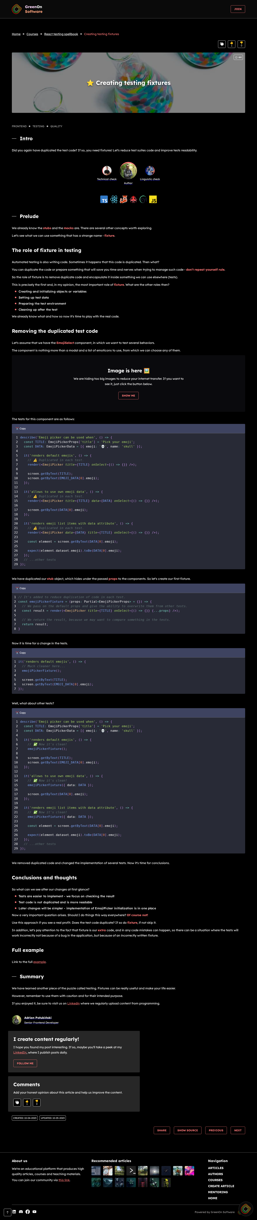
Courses (32, 34)
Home (16, 34)
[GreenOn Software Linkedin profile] (14, 1212)
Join (238, 9)
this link (64, 1180)
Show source (187, 1130)
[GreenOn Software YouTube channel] (34, 1212)
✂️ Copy (21, 428)
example (39, 962)
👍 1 (231, 44)
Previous (216, 1130)
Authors (215, 1174)
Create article (221, 1186)
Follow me (25, 1063)
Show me (128, 395)
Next (238, 1130)
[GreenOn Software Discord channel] (21, 1212)
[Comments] (222, 44)
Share (162, 1130)
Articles (216, 1168)
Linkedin (73, 1003)
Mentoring (218, 1192)
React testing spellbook (61, 34)
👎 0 (241, 44)
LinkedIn (20, 1052)
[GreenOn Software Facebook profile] (27, 1212)
